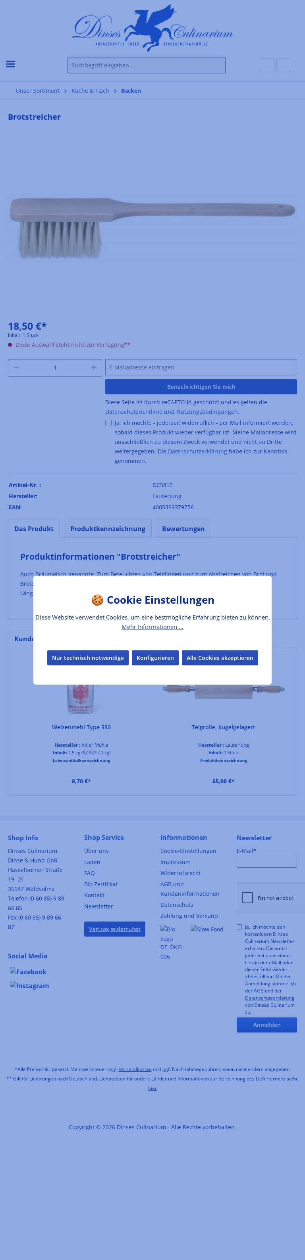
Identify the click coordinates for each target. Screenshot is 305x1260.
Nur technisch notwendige (88, 658)
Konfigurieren (155, 658)
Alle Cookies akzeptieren (220, 658)
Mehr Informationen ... (152, 626)
